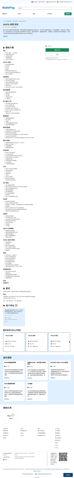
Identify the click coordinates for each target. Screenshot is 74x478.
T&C (56, 448)
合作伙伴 (57, 435)
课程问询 (57, 50)
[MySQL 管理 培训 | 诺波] (9, 7)
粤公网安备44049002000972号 (43, 474)
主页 (4, 21)
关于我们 (49, 14)
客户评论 (57, 440)
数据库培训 (9, 21)
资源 (4, 438)
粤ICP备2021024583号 (28, 474)
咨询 (19, 14)
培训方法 (5, 435)
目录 (22, 435)
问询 (57, 54)
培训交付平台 (42, 435)
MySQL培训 (15, 21)
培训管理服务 (42, 433)
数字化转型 (41, 430)
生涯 (56, 443)
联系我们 (68, 475)
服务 (34, 14)
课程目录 (4, 14)
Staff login (37, 477)
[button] (69, 342)
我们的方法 (24, 430)
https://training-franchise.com (55, 469)
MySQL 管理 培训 (22, 21)
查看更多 (5, 36)
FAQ (56, 445)
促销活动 (5, 433)
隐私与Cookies (37, 471)
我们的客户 (58, 438)
